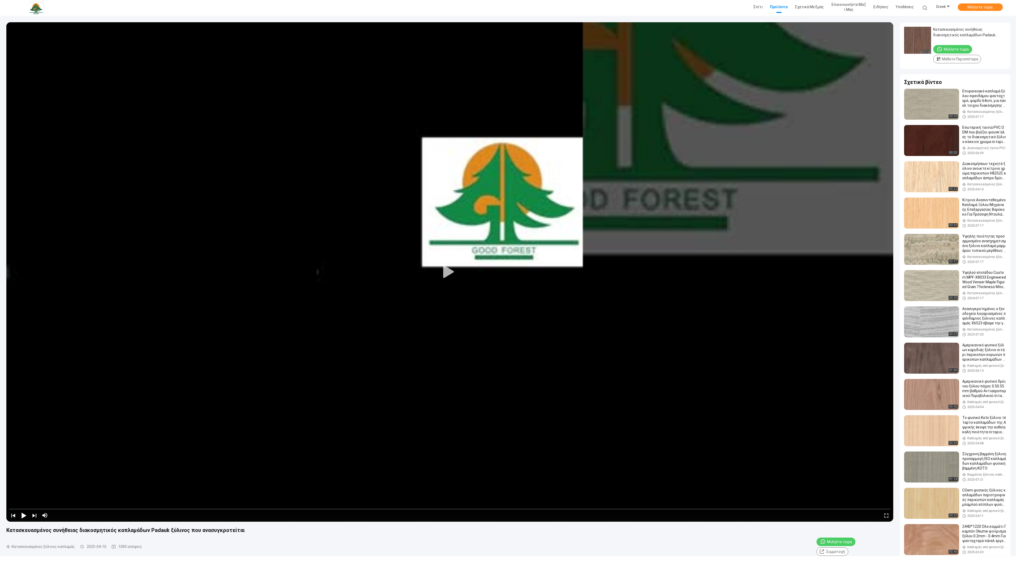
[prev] (13, 515)
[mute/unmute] (45, 515)
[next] (34, 515)
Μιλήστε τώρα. (980, 7)
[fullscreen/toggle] (886, 515)
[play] (449, 272)
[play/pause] (24, 515)
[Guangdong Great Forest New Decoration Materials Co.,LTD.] (36, 8)
